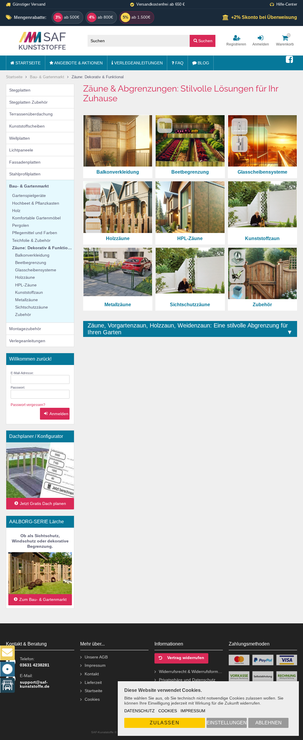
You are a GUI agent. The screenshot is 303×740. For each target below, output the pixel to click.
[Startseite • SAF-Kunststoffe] (42, 41)
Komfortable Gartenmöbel (36, 218)
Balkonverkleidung (32, 255)
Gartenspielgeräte (29, 195)
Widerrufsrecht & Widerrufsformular (191, 671)
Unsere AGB (96, 657)
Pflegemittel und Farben (34, 232)
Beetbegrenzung (30, 262)
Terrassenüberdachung (31, 114)
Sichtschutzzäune (31, 307)
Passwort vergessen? (28, 405)
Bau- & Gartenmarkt (29, 186)
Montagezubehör (25, 328)
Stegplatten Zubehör (28, 102)
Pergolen (20, 225)
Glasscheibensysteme (35, 270)
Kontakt (92, 673)
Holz (16, 210)
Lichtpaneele (21, 150)
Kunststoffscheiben (27, 126)
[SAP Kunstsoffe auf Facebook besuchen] (289, 60)
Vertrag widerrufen (185, 658)
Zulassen (164, 722)
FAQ (178, 63)
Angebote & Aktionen (78, 63)
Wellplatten (19, 138)
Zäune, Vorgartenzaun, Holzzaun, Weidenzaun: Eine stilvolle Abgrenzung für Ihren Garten (188, 328)
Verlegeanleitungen (138, 63)
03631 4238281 (34, 665)
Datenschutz (139, 710)
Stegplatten (19, 90)
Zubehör (23, 314)
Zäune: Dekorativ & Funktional (43, 247)
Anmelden (54, 414)
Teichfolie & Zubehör (31, 240)
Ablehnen (268, 722)
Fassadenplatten (25, 162)
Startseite (27, 63)
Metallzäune (26, 299)
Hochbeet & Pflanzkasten (35, 203)
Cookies (167, 710)
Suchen (202, 40)
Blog (202, 63)
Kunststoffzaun (29, 292)
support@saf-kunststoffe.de (34, 684)
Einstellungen (227, 722)
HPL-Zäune (26, 285)
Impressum (192, 710)
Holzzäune (25, 277)
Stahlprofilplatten (25, 174)
